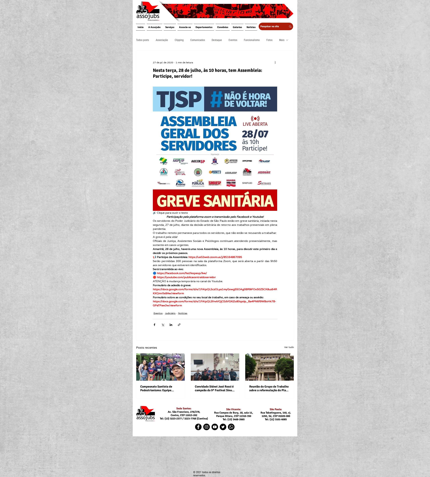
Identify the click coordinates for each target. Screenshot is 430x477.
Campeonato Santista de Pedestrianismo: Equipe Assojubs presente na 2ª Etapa (160, 388)
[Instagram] (206, 427)
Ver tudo (289, 347)
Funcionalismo (252, 40)
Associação (162, 40)
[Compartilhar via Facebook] (154, 324)
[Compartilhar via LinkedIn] (171, 324)
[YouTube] (214, 427)
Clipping (179, 40)
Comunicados (197, 40)
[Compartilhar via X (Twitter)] (162, 324)
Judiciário (170, 313)
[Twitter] (223, 427)
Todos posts (142, 40)
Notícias (182, 313)
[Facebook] (198, 427)
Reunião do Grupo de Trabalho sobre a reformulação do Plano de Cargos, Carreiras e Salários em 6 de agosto (269, 388)
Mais (281, 40)
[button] (154, 27)
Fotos (269, 40)
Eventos (233, 40)
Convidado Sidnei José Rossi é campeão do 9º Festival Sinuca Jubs (215, 388)
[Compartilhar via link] (179, 324)
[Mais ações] (275, 62)
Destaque (217, 40)
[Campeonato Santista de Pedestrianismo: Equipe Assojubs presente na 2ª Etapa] (160, 367)
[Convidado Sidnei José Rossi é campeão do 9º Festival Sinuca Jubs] (215, 367)
